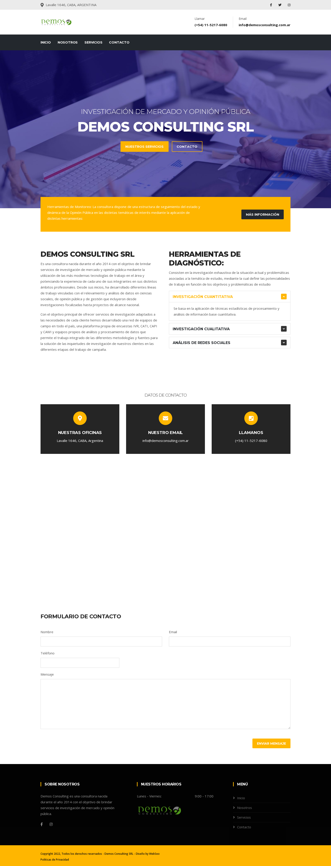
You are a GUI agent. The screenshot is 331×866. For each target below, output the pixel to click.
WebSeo (154, 854)
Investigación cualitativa (201, 329)
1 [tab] (158, 192)
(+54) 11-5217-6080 (211, 25)
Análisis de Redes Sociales (201, 343)
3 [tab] (172, 192)
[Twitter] (280, 5)
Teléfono (47, 653)
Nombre (47, 632)
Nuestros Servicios (148, 147)
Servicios (93, 42)
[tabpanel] (165, 129)
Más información (262, 214)
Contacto (119, 42)
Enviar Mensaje (271, 743)
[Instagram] (289, 5)
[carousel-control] (11, 129)
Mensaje (47, 674)
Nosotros (68, 42)
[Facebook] (271, 5)
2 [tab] (165, 192)
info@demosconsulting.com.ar (264, 25)
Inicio (46, 42)
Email (173, 632)
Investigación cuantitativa (203, 297)
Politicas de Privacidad (55, 859)
